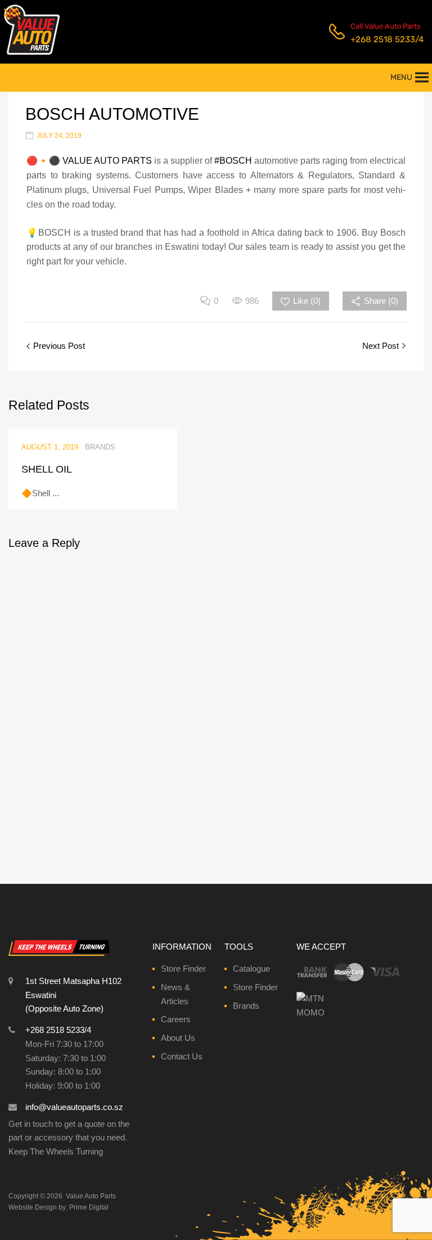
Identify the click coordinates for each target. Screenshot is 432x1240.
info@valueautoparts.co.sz (74, 1107)
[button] (401, 78)
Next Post (381, 346)
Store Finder (183, 968)
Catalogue (251, 968)
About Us (178, 1038)
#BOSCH (233, 160)
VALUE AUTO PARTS (107, 160)
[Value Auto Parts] (32, 53)
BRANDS (100, 447)
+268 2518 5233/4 (378, 39)
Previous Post (58, 346)
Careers (176, 1019)
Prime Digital (89, 1207)
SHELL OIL (46, 469)
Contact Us (181, 1056)
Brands (246, 1005)
